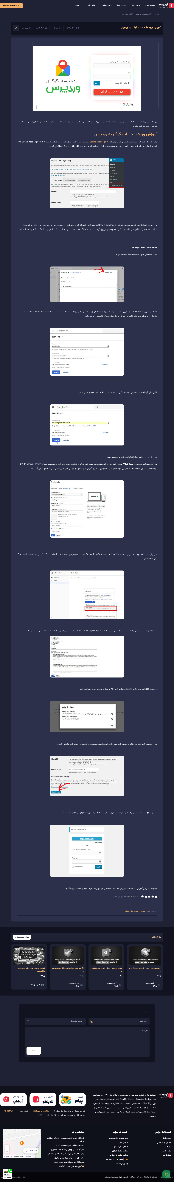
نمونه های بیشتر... (22, 937)
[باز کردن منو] (166, 1174)
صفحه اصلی (150, 5)
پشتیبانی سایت (122, 1163)
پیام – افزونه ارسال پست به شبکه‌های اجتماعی (66, 1153)
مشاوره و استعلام (164, 1142)
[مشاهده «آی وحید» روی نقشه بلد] (22, 1143)
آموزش (142, 911)
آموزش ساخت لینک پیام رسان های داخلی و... (31, 970)
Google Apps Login (98, 142)
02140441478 (8, 1111)
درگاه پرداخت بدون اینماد (115, 1159)
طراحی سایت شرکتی (120, 1151)
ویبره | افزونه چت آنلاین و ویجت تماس (69, 1162)
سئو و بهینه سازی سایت (118, 1138)
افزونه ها (135, 911)
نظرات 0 (55, 28)
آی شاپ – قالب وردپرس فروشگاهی (70, 1145)
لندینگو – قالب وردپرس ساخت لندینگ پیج (67, 1149)
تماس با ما (91, 5)
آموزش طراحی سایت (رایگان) (70, 1166)
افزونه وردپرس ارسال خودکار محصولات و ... (145, 970)
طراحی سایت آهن (121, 1146)
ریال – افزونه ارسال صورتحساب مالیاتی (69, 1158)
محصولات (106, 5)
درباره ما (77, 5)
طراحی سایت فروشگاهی (118, 1155)
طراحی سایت (123, 1142)
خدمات (135, 5)
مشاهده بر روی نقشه (41, 1111)
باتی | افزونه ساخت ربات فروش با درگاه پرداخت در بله (65, 1140)
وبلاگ (127, 911)
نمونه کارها (121, 5)
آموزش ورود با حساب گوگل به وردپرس (136, 14)
